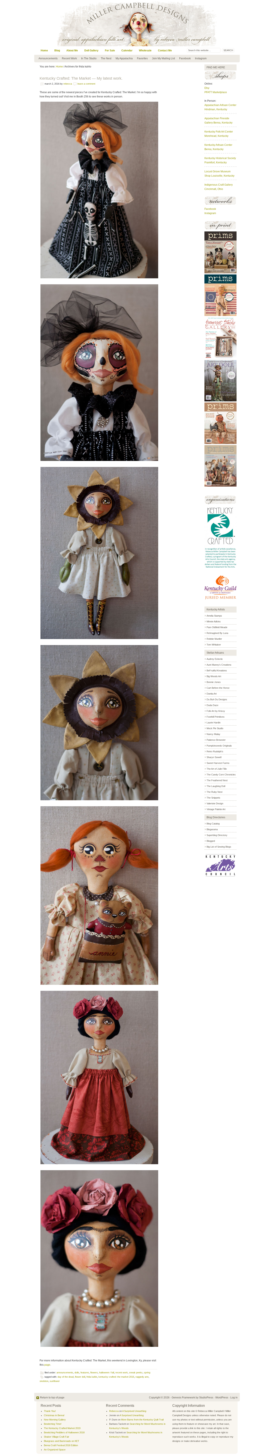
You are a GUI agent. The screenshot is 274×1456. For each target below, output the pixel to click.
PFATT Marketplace (215, 92)
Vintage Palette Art (216, 809)
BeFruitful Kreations (217, 670)
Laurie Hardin (213, 722)
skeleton (44, 1381)
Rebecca (67, 83)
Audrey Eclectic (215, 659)
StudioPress (206, 1397)
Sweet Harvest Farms (218, 763)
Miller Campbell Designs (166, 23)
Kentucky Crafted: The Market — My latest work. (81, 78)
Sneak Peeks (136, 1372)
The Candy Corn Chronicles (221, 774)
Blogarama (212, 829)
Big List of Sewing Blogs (219, 846)
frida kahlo (91, 1377)
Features (84, 1372)
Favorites (142, 58)
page (47, 1364)
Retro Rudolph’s (215, 751)
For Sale (110, 50)
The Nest (106, 58)
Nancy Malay (213, 734)
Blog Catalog (213, 823)
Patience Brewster (216, 740)
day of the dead (66, 1377)
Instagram (201, 58)
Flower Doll (80, 1377)
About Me (72, 50)
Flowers (94, 1372)
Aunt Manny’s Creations (219, 664)
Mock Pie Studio (215, 728)
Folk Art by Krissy (216, 711)
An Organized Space (55, 1449)
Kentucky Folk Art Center (218, 131)
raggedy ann (142, 1377)
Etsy (206, 87)
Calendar (127, 50)
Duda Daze (212, 705)
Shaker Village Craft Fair (56, 1436)
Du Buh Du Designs (217, 699)
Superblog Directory (217, 835)
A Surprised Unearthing (134, 1411)
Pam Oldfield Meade (217, 627)
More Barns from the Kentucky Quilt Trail (142, 1419)
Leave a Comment (86, 83)
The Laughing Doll (216, 786)
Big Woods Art (214, 676)
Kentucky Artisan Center (218, 144)
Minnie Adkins (214, 621)
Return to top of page (52, 1397)
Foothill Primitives (216, 716)
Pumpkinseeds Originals (219, 745)
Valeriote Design (215, 803)
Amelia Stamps (214, 615)
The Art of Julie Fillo (217, 768)
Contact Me (165, 50)
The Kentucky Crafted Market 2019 (62, 1428)
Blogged (211, 841)
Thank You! (50, 1411)
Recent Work (69, 58)
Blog (57, 50)
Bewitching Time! (52, 1424)
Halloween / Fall (106, 1372)
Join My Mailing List (163, 58)
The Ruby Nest (214, 792)
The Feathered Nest (217, 780)
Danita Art (212, 693)
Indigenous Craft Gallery (218, 184)
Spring (147, 1372)
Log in (234, 1397)
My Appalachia (124, 58)
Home (44, 50)
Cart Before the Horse (218, 688)
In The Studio (89, 58)
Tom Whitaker (214, 644)
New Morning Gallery (55, 1419)
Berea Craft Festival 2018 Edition (61, 1445)
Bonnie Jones (214, 682)
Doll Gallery (91, 50)
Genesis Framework (183, 1397)
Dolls (76, 1372)
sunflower (55, 1381)
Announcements (48, 58)
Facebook (185, 58)
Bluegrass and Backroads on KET (61, 1441)
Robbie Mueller (214, 639)
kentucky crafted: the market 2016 (116, 1377)
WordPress (221, 1397)
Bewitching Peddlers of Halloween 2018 (64, 1432)
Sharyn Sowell (214, 757)
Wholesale (145, 50)
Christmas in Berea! (54, 1415)
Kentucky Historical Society (220, 158)
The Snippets (213, 797)
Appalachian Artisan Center (220, 105)
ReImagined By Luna (217, 633)
